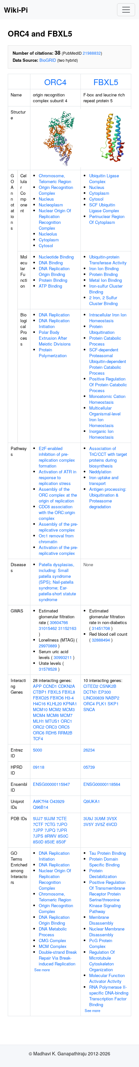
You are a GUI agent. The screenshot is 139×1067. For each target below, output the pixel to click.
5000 (37, 750)
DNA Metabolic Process (53, 932)
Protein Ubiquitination (101, 329)
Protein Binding (53, 280)
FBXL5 (105, 81)
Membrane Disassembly (101, 920)
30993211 (63, 657)
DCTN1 (90, 692)
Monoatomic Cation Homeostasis (107, 399)
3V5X (112, 818)
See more (42, 969)
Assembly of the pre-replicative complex (58, 527)
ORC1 (66, 721)
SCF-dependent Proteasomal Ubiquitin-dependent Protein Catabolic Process (107, 361)
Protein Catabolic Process (105, 341)
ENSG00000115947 (51, 784)
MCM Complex (53, 946)
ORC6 (38, 733)
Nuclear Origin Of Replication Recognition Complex (55, 219)
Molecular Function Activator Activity (107, 978)
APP (37, 686)
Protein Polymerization (53, 352)
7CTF (38, 824)
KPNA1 (70, 703)
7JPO (62, 824)
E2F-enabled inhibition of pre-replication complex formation (57, 457)
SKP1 (113, 703)
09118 (38, 767)
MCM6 (53, 715)
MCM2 (55, 709)
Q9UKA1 (91, 801)
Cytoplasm (49, 239)
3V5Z (100, 824)
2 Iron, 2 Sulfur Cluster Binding (103, 300)
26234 (89, 750)
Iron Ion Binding (104, 268)
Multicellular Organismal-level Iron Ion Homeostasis (105, 416)
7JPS (38, 836)
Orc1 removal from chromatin (56, 538)
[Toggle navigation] (126, 9)
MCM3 (68, 709)
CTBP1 (40, 692)
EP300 (104, 692)
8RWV (51, 836)
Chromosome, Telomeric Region (55, 178)
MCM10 (40, 709)
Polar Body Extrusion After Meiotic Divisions (55, 338)
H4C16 (39, 703)
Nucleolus (48, 234)
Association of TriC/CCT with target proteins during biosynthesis (108, 457)
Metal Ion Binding (105, 280)
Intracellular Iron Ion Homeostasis (107, 318)
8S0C (63, 836)
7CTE (61, 818)
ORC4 (55, 81)
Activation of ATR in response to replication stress (57, 477)
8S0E (50, 842)
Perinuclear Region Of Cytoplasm (106, 219)
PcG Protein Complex (100, 943)
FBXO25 (41, 698)
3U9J (88, 818)
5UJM (49, 818)
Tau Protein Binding (107, 853)
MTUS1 (52, 721)
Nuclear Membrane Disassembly (106, 932)
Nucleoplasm (51, 205)
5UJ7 (38, 818)
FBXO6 (57, 698)
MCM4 (39, 715)
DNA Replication (54, 315)
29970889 (48, 646)
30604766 (59, 622)
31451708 (101, 628)
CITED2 (90, 686)
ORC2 (38, 727)
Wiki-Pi (16, 9)
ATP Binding (50, 286)
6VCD (111, 824)
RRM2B (65, 733)
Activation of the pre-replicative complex (58, 550)
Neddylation (100, 471)
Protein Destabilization (103, 873)
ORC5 (64, 727)
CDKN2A (66, 686)
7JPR (62, 830)
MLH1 (38, 721)
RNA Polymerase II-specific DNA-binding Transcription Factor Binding (108, 995)
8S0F (61, 842)
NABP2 (112, 698)
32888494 (101, 640)
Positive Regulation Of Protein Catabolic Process (108, 384)
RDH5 (51, 733)
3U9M (99, 818)
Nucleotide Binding (56, 257)
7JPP (38, 830)
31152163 (67, 628)
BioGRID (47, 60)
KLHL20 (54, 703)
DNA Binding (51, 262)
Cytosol (46, 245)
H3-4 (69, 698)
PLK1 (101, 703)
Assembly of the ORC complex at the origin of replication (58, 495)
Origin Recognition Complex (56, 190)
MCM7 (66, 715)
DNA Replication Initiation (54, 323)
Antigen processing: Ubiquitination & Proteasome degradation (107, 498)
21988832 (92, 53)
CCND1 (50, 686)
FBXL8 (68, 692)
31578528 (48, 669)
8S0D (38, 842)
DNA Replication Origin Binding (54, 271)
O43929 (57, 801)
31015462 (48, 628)
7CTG (50, 824)
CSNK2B (108, 686)
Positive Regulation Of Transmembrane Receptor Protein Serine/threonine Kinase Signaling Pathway (107, 896)
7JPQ (50, 830)
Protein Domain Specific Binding (104, 862)
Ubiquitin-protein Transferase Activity (108, 260)
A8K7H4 (40, 801)
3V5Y (88, 824)
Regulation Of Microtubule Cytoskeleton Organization (102, 961)
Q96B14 (40, 807)
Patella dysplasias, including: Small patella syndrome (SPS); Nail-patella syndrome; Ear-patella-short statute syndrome (57, 581)
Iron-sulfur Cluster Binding (106, 289)
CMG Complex (52, 940)
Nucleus (46, 199)
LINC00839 (93, 698)
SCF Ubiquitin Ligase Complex (104, 208)
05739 (89, 767)
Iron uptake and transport (103, 480)
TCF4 (38, 738)
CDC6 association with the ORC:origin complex (57, 512)
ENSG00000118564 (101, 784)
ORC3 (51, 727)
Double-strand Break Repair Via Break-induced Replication (58, 958)
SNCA (89, 709)
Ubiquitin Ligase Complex (104, 178)
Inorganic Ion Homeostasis (101, 434)
